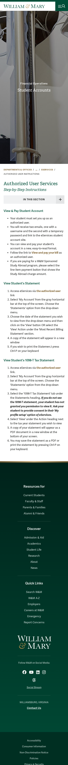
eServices (47, 169)
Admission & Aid (34, 537)
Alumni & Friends (34, 513)
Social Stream (34, 687)
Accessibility (34, 740)
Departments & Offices (18, 169)
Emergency (34, 616)
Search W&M (34, 592)
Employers (34, 604)
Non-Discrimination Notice (34, 752)
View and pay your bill (45, 252)
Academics (34, 543)
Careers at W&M (34, 610)
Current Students (34, 495)
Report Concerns (34, 622)
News (34, 568)
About (34, 562)
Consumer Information (34, 746)
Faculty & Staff (34, 501)
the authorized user (48, 291)
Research (34, 556)
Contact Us (34, 708)
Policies (34, 758)
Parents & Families (34, 507)
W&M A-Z (34, 598)
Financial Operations (34, 83)
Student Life (34, 549)
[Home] (24, 6)
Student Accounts (34, 90)
